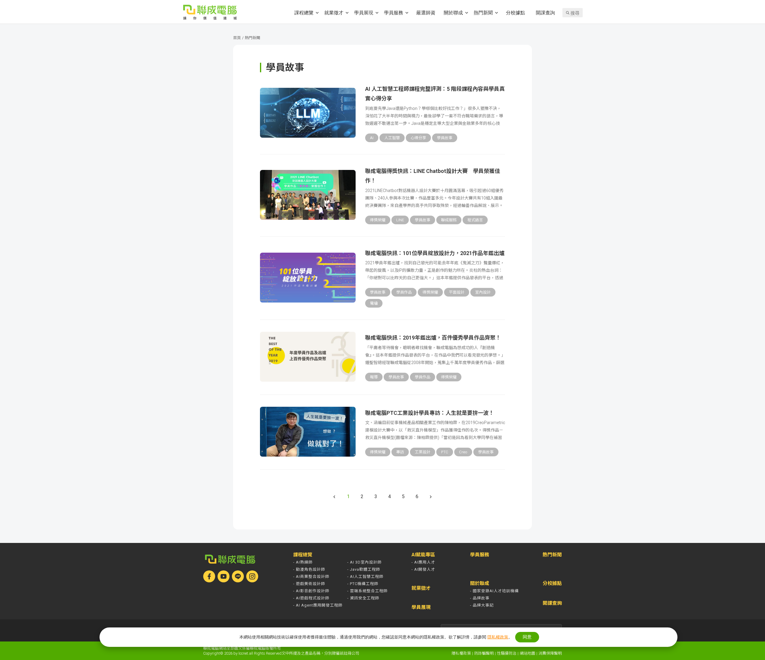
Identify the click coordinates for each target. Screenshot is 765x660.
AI (372, 138)
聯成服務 (449, 220)
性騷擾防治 (506, 653)
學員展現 (363, 12)
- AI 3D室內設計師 (364, 562)
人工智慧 (392, 138)
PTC (444, 452)
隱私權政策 (461, 653)
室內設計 (483, 292)
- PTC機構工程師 (362, 583)
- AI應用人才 (423, 562)
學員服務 (393, 12)
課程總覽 (303, 12)
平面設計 (456, 292)
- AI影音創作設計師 (311, 591)
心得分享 (418, 138)
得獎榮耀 (377, 220)
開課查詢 (545, 12)
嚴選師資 (425, 12)
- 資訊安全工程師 (363, 598)
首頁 (237, 38)
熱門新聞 (483, 12)
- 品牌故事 (479, 598)
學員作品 (404, 292)
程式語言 (475, 220)
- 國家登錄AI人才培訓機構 (494, 591)
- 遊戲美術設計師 (309, 583)
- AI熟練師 (303, 562)
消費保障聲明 (550, 653)
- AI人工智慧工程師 (365, 576)
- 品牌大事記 (482, 605)
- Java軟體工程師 (363, 569)
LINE (400, 220)
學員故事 (444, 138)
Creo (463, 452)
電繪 (374, 303)
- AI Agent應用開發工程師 (317, 605)
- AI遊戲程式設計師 (311, 598)
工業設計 (422, 452)
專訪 (400, 452)
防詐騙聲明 (484, 653)
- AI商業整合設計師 (311, 576)
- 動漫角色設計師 (309, 569)
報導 (374, 377)
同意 (527, 636)
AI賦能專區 (423, 554)
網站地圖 (527, 653)
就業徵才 (333, 12)
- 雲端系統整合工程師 (367, 591)
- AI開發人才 (423, 569)
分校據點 (515, 12)
